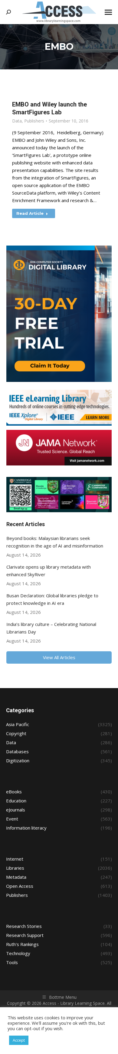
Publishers (34, 121)
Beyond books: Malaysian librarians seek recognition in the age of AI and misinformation (54, 542)
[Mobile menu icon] (108, 12)
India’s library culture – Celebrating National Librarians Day (51, 628)
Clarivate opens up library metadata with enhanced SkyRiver (48, 570)
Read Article (30, 213)
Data (17, 121)
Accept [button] (19, 1040)
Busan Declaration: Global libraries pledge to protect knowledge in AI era (52, 599)
